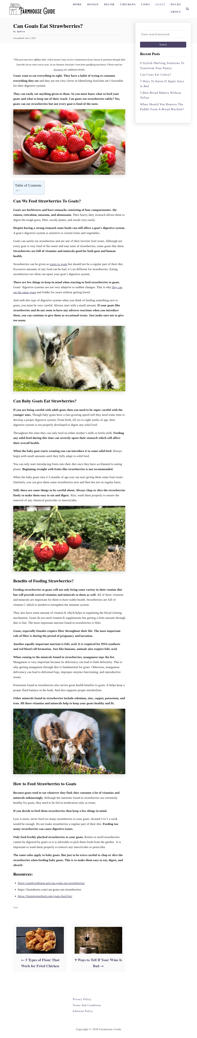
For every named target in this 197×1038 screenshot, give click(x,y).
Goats (15, 907)
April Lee (21, 31)
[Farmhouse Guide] (32, 9)
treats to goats (58, 264)
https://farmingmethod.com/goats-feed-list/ (45, 896)
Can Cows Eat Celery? (155, 74)
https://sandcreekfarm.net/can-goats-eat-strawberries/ (51, 883)
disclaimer (59, 69)
